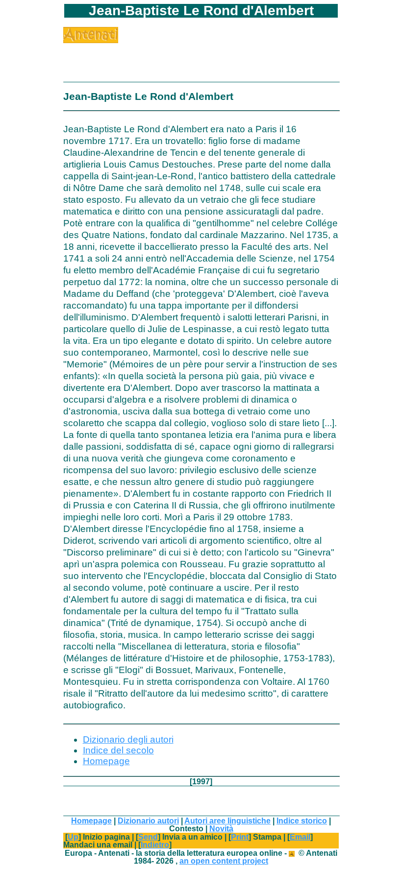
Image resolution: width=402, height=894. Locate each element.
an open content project (223, 860)
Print (240, 836)
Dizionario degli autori (128, 739)
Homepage (106, 761)
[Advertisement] (178, 57)
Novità (221, 828)
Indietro (155, 844)
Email (300, 836)
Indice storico (301, 820)
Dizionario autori (148, 820)
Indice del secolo (118, 750)
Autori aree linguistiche (227, 820)
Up (73, 836)
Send (148, 836)
